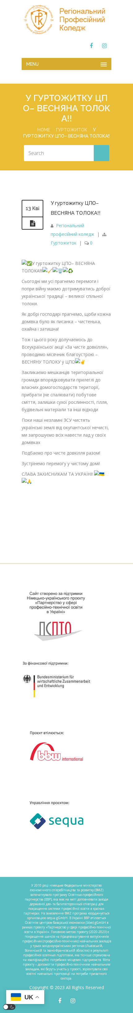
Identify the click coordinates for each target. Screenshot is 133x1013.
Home (43, 129)
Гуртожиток (71, 129)
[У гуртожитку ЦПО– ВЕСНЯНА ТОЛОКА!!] (32, 223)
